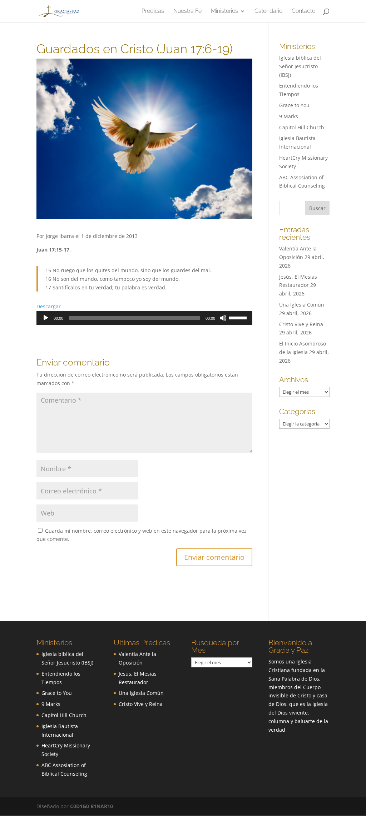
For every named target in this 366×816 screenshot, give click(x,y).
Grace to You (294, 105)
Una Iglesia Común (301, 304)
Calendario (268, 11)
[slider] (239, 317)
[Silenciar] (223, 318)
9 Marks (288, 116)
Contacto (303, 11)
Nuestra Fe (187, 11)
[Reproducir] (45, 318)
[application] (144, 318)
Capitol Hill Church (301, 127)
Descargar (48, 306)
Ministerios (224, 11)
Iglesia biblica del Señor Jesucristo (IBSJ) (300, 66)
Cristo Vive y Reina (301, 324)
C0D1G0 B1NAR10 (91, 806)
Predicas (153, 11)
